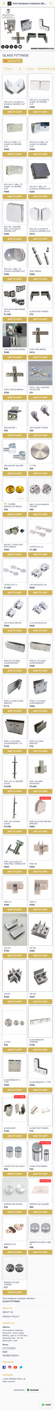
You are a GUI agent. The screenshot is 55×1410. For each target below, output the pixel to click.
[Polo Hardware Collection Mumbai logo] (9, 3)
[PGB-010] (15, 894)
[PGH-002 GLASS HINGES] (15, 341)
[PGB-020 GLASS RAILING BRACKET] (40, 815)
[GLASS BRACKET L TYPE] (40, 1073)
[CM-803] (15, 936)
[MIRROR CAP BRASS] (15, 497)
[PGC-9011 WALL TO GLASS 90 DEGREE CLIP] (40, 178)
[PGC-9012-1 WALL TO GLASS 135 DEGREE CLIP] (15, 178)
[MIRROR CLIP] (15, 1235)
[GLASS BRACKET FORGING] (40, 1029)
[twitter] (21, 1367)
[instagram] (10, 1367)
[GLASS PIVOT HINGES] (40, 302)
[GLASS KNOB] (15, 1116)
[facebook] (4, 1367)
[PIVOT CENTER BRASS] (15, 380)
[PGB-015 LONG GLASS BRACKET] (15, 694)
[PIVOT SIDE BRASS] (40, 341)
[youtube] (15, 1367)
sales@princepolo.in (11, 1355)
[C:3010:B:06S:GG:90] (40, 615)
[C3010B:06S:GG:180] (40, 577)
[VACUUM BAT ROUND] (40, 420)
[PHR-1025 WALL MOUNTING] (40, 774)
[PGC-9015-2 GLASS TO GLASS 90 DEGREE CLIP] (15, 94)
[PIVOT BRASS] (40, 262)
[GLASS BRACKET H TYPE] (15, 1073)
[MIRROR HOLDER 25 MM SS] (40, 1235)
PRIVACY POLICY (11, 1316)
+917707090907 (9, 1348)
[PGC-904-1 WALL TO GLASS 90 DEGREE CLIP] (15, 262)
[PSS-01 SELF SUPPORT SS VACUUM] (40, 380)
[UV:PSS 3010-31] (15, 577)
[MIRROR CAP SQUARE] (40, 1196)
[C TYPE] (40, 458)
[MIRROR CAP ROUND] (15, 1196)
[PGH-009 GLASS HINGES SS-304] (15, 302)
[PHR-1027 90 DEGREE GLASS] (15, 774)
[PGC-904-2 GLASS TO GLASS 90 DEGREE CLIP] (40, 221)
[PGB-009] (40, 855)
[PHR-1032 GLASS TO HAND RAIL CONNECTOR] (15, 855)
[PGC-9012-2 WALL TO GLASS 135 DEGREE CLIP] (40, 136)
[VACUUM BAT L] (15, 420)
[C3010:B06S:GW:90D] (15, 615)
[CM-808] (40, 982)
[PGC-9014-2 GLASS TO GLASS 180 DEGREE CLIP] (40, 94)
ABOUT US (8, 1312)
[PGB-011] (40, 894)
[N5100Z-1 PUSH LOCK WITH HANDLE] (15, 538)
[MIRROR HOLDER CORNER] (15, 1275)
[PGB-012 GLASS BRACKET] (40, 734)
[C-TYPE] (15, 1029)
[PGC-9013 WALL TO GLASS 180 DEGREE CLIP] (15, 136)
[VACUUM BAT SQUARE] (15, 458)
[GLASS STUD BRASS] (40, 1158)
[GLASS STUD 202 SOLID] (15, 1158)
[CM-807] (15, 982)
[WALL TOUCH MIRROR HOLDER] (40, 497)
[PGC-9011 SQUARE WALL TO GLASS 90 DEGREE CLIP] (15, 221)
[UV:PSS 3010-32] (40, 538)
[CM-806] (40, 936)
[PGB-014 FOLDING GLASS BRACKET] (40, 694)
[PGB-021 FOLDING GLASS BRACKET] (40, 654)
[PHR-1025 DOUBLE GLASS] (15, 815)
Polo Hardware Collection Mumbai (30, 3)
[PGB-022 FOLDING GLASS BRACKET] (15, 654)
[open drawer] (4, 3)
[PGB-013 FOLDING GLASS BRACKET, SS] (15, 734)
